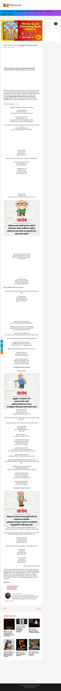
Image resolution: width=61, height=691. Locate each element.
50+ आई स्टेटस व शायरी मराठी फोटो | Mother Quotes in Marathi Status (34, 630)
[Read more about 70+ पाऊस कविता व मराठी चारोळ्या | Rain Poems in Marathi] (34, 644)
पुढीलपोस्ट (39, 608)
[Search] (55, 23)
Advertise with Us (34, 689)
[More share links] (2, 353)
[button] (58, 12)
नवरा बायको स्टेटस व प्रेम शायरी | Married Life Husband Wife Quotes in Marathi (9, 654)
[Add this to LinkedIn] (2, 345)
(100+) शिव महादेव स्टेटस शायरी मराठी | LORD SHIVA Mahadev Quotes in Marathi (9, 634)
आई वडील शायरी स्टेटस (12, 587)
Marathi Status (19, 11)
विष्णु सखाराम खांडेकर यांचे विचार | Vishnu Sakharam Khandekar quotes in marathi (21, 629)
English (11, 14)
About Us (21, 689)
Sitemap (40, 689)
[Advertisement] (22, 59)
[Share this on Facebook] (2, 341)
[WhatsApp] (2, 348)
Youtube (11, 600)
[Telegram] (2, 350)
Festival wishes (48, 11)
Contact (27, 689)
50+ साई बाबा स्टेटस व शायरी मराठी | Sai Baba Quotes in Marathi (21, 653)
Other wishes (28, 11)
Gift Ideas (4, 14)
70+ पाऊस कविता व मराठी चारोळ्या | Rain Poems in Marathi (34, 653)
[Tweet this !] (2, 343)
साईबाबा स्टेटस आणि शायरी (13, 586)
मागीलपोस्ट (4, 608)
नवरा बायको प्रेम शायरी (12, 589)
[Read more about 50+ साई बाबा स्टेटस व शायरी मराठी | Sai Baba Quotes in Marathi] (21, 644)
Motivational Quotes (38, 11)
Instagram (7, 600)
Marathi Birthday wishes (8, 11)
